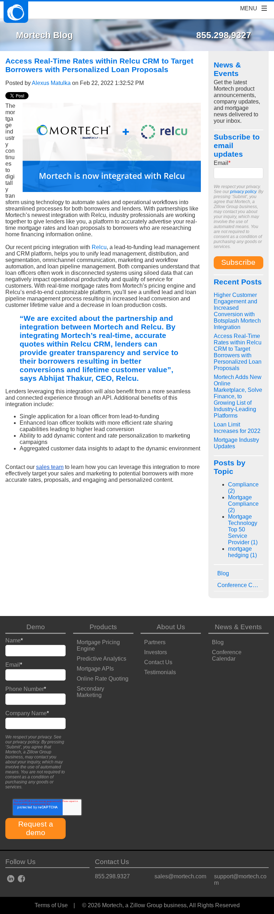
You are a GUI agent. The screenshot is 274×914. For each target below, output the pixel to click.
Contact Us (158, 662)
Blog (218, 642)
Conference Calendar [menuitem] (240, 585)
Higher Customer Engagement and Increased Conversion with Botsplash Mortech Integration (237, 311)
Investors (155, 652)
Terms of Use (51, 905)
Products (103, 627)
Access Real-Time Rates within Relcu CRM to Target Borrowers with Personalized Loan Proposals (238, 352)
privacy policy (243, 191)
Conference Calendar (227, 655)
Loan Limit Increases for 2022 (237, 427)
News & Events (238, 627)
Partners (155, 642)
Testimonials (160, 672)
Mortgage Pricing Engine (98, 645)
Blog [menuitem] (223, 573)
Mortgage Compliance (243, 503)
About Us (171, 627)
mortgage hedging (242, 552)
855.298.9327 (112, 876)
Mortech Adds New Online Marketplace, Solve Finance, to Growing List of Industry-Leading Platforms (238, 396)
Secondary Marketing (90, 692)
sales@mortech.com (180, 876)
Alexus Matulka (51, 83)
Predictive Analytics (101, 659)
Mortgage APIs (95, 669)
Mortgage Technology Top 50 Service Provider (243, 529)
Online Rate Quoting (102, 679)
